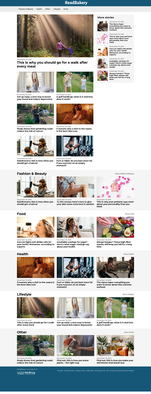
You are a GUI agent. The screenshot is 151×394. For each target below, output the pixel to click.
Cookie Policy (69, 371)
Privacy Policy (80, 371)
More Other (129, 332)
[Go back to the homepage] (75, 4)
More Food (129, 214)
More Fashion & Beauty (124, 174)
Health (39, 9)
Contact (60, 371)
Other (47, 9)
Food (66, 9)
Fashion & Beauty (26, 9)
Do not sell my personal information (120, 371)
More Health (129, 254)
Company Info (100, 371)
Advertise (90, 371)
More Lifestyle (128, 294)
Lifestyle (56, 9)
